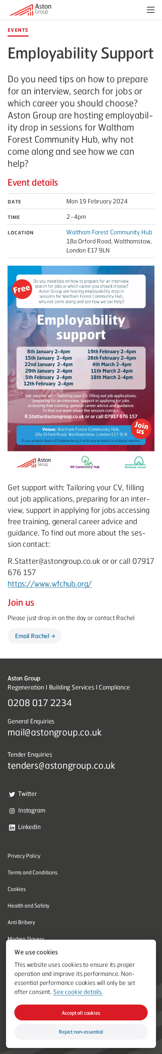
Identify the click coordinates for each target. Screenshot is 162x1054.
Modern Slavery (26, 938)
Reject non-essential (81, 1031)
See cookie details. (78, 992)
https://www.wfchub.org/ (50, 583)
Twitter (27, 793)
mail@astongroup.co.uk (55, 732)
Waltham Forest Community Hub (109, 232)
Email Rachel (32, 636)
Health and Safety (28, 905)
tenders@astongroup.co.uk (61, 765)
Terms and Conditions (32, 872)
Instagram (31, 810)
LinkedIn (29, 827)
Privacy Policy (24, 855)
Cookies (17, 888)
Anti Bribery (21, 922)
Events (18, 29)
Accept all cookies (81, 1012)
